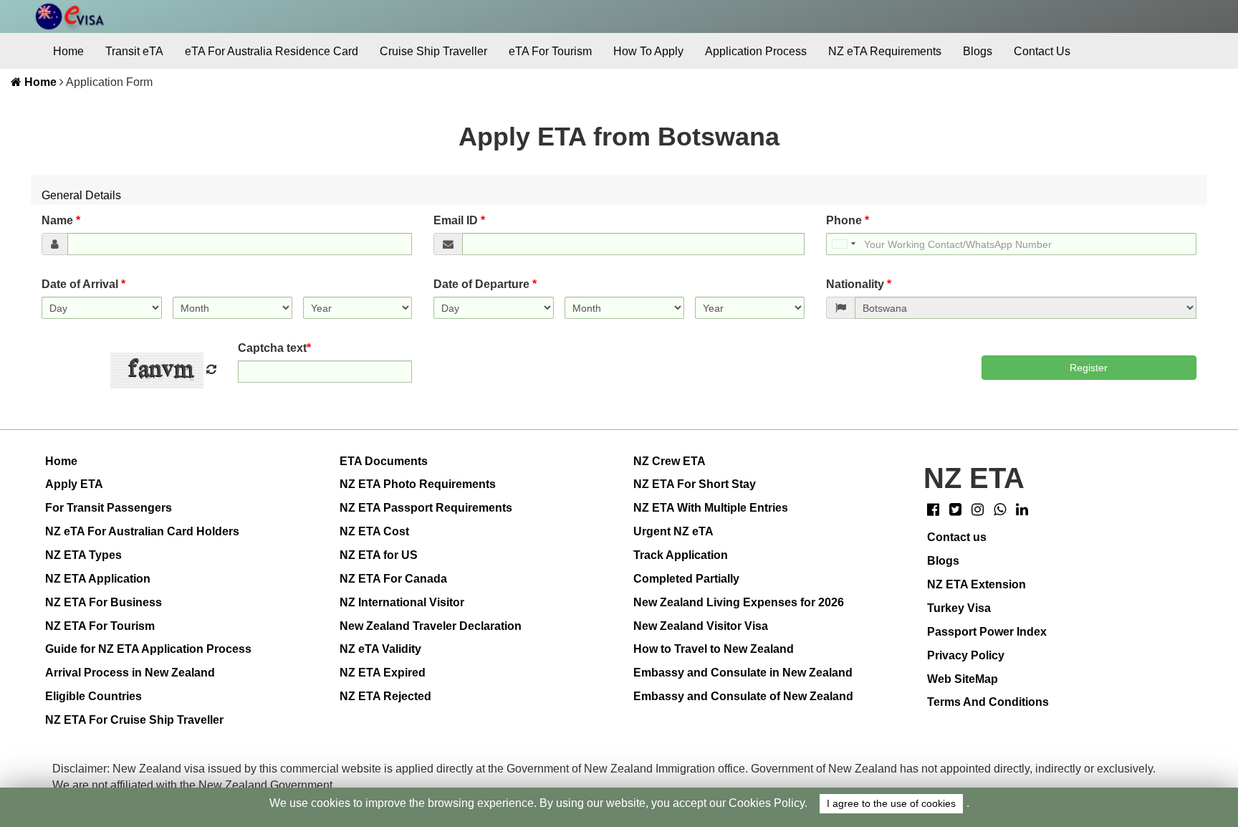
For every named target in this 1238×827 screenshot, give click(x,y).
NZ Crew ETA (669, 461)
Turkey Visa (959, 608)
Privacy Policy (965, 655)
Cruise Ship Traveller (433, 51)
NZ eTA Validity (380, 649)
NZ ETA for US (379, 555)
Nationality (858, 284)
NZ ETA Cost (374, 531)
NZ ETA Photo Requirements (418, 484)
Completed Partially (686, 579)
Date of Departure (485, 284)
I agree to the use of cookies (891, 803)
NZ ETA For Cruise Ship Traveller (134, 720)
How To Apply (648, 51)
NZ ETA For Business (103, 602)
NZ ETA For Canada (393, 579)
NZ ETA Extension (976, 584)
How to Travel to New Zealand (713, 649)
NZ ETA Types (83, 555)
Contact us (957, 537)
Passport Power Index (987, 632)
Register (1089, 367)
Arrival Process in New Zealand (130, 672)
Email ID (459, 220)
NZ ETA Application (97, 579)
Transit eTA (134, 51)
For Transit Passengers (108, 508)
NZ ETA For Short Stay (694, 484)
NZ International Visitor (402, 602)
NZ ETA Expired (383, 672)
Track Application (680, 555)
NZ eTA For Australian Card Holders (142, 531)
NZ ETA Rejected (385, 696)
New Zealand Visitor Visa (700, 626)
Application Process (756, 51)
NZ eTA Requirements (884, 51)
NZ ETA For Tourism (100, 626)
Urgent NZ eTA (673, 531)
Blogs (977, 51)
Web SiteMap (962, 679)
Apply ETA (74, 484)
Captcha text (274, 348)
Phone (847, 220)
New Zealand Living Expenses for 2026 (738, 602)
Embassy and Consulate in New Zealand (743, 672)
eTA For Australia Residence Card (271, 51)
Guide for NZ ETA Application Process (148, 649)
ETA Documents (384, 461)
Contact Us (1042, 51)
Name (61, 220)
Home (68, 51)
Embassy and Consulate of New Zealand (743, 696)
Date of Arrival (83, 284)
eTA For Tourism (550, 51)
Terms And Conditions (988, 702)
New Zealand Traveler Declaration (431, 626)
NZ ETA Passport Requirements (426, 508)
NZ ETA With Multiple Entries (710, 508)
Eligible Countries (93, 696)
